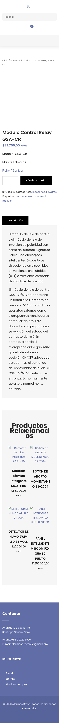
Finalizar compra (16, 684)
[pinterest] (41, 715)
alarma (19, 196)
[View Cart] (29, 28)
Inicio (5, 60)
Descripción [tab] (15, 220)
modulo (7, 201)
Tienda (10, 673)
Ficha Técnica (12, 170)
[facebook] (18, 715)
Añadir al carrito (36, 180)
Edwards (15, 60)
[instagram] (30, 715)
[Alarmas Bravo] (28, 6)
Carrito (10, 679)
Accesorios (38, 192)
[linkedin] (36, 715)
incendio (42, 196)
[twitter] (24, 715)
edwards (30, 196)
